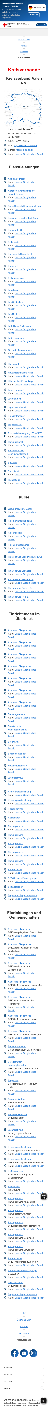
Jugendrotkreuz (15, 777)
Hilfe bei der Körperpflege (20, 381)
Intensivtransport (16, 389)
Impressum (22, 1403)
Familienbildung (15, 301)
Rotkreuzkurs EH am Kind (20, 579)
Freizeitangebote (16, 337)
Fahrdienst (13, 290)
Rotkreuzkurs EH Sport (19, 570)
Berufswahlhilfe (15, 229)
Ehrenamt (13, 265)
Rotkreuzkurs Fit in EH (19, 596)
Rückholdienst (15, 869)
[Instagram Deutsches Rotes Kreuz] (33, 1353)
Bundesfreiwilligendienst (20, 254)
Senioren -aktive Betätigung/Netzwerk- (18, 452)
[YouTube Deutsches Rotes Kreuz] (24, 1353)
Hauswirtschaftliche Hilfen (20, 372)
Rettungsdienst (15, 441)
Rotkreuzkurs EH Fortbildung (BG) (25, 556)
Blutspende (13, 242)
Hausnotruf (13, 363)
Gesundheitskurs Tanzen (20, 508)
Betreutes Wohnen (17, 753)
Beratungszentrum (17, 714)
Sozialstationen (15, 886)
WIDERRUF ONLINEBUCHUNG (17, 1400)
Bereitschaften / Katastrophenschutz (17, 728)
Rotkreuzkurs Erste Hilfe (20, 588)
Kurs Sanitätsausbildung (20, 520)
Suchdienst (13, 471)
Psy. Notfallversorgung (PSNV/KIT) (25, 433)
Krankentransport (16, 415)
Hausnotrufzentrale (17, 765)
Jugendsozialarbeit (17, 407)
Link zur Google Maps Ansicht (29, 154)
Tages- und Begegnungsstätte (22, 895)
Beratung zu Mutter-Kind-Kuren (23, 218)
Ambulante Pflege (16, 178)
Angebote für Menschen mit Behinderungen (21, 192)
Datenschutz (37, 1400)
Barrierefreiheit (34, 1403)
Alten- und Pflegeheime (19, 630)
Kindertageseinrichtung (19, 791)
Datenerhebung (10, 1403)
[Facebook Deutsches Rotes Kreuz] (15, 1353)
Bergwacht (13, 741)
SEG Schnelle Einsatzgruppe (22, 878)
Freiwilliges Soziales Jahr (20, 326)
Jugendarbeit (14, 398)
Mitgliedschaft (15, 424)
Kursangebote (15, 532)
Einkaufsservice (16, 278)
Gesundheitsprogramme (20, 350)
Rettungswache (15, 826)
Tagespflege (14, 479)
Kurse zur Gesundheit (18, 544)
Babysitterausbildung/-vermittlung (24, 206)
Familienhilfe (14, 314)
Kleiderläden (14, 817)
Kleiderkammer (15, 808)
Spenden (12, 462)
